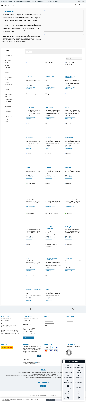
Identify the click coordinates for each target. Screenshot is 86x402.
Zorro (47, 289)
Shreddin (67, 197)
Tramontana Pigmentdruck (33, 289)
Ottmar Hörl (7, 87)
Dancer (67, 107)
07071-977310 (27, 324)
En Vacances (29, 137)
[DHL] (10, 347)
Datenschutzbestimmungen (33, 360)
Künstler (7, 50)
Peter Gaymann (8, 94)
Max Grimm (7, 79)
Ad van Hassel (8, 53)
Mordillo (7, 82)
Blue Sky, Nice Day (31, 107)
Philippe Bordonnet (9, 99)
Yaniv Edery (7, 113)
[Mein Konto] (79, 5)
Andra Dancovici (8, 55)
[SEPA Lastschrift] (56, 350)
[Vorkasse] (47, 347)
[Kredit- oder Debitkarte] (48, 350)
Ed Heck (7, 65)
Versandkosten (48, 319)
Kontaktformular (35, 333)
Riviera (47, 197)
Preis (28, 51)
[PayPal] (52, 347)
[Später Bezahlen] (57, 347)
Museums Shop (8, 116)
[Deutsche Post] (4, 347)
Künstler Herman (8, 77)
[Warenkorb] (83, 5)
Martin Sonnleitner (9, 84)
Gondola (28, 167)
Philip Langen (8, 101)
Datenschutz (70, 321)
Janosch (7, 72)
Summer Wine (29, 227)
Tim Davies (8, 109)
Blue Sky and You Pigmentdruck (70, 77)
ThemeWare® (54, 395)
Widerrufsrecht (49, 321)
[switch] (68, 366)
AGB (46, 325)
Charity (6, 119)
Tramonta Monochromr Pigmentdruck (52, 258)
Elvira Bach (7, 67)
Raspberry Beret (30, 197)
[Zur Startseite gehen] (8, 5)
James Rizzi (7, 75)
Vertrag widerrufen (28, 337)
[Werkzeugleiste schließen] (64, 361)
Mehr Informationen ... (6, 400)
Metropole (68, 167)
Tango (27, 258)
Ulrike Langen (8, 111)
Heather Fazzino (8, 70)
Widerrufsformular (49, 323)
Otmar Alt (7, 89)
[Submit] (39, 355)
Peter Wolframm (8, 96)
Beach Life (29, 76)
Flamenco (48, 137)
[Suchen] (75, 5)
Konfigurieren (50, 400)
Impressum (69, 319)
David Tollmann (8, 62)
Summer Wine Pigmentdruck (49, 227)
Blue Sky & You (50, 76)
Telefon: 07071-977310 (53, 1)
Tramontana (68, 258)
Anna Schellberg (8, 57)
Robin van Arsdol (8, 104)
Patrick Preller (8, 92)
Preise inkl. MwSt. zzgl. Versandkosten (30, 88)
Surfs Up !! (68, 227)
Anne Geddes (8, 60)
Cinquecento (49, 107)
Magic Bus (48, 167)
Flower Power (69, 137)
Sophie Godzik (8, 106)
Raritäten (7, 121)
